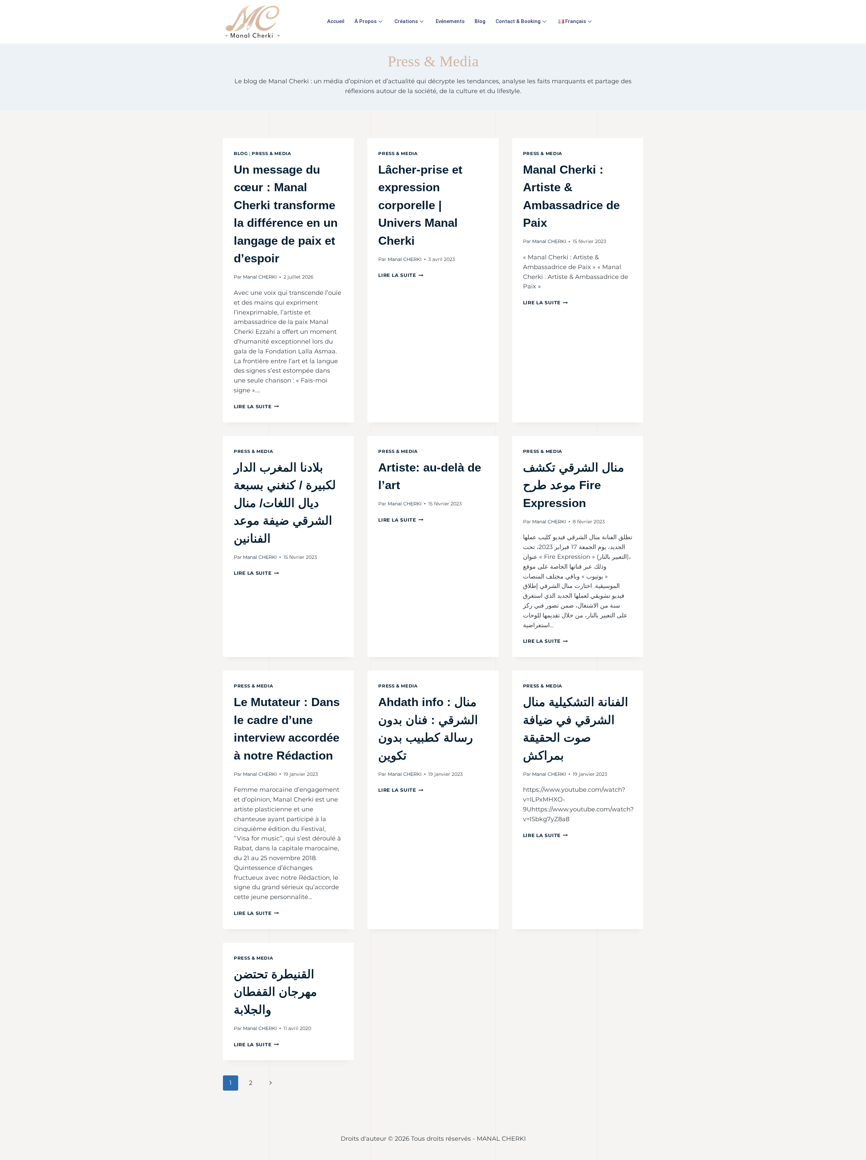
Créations (406, 21)
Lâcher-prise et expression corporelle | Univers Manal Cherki (420, 205)
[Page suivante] (270, 1083)
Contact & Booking (518, 21)
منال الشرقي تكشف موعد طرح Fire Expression (573, 485)
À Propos (366, 21)
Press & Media (271, 153)
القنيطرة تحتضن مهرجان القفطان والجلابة (275, 991)
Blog (480, 21)
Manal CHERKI (260, 277)
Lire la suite (256, 406)
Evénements (450, 21)
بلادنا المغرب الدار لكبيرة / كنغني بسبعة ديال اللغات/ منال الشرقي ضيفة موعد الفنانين (285, 503)
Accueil (335, 21)
